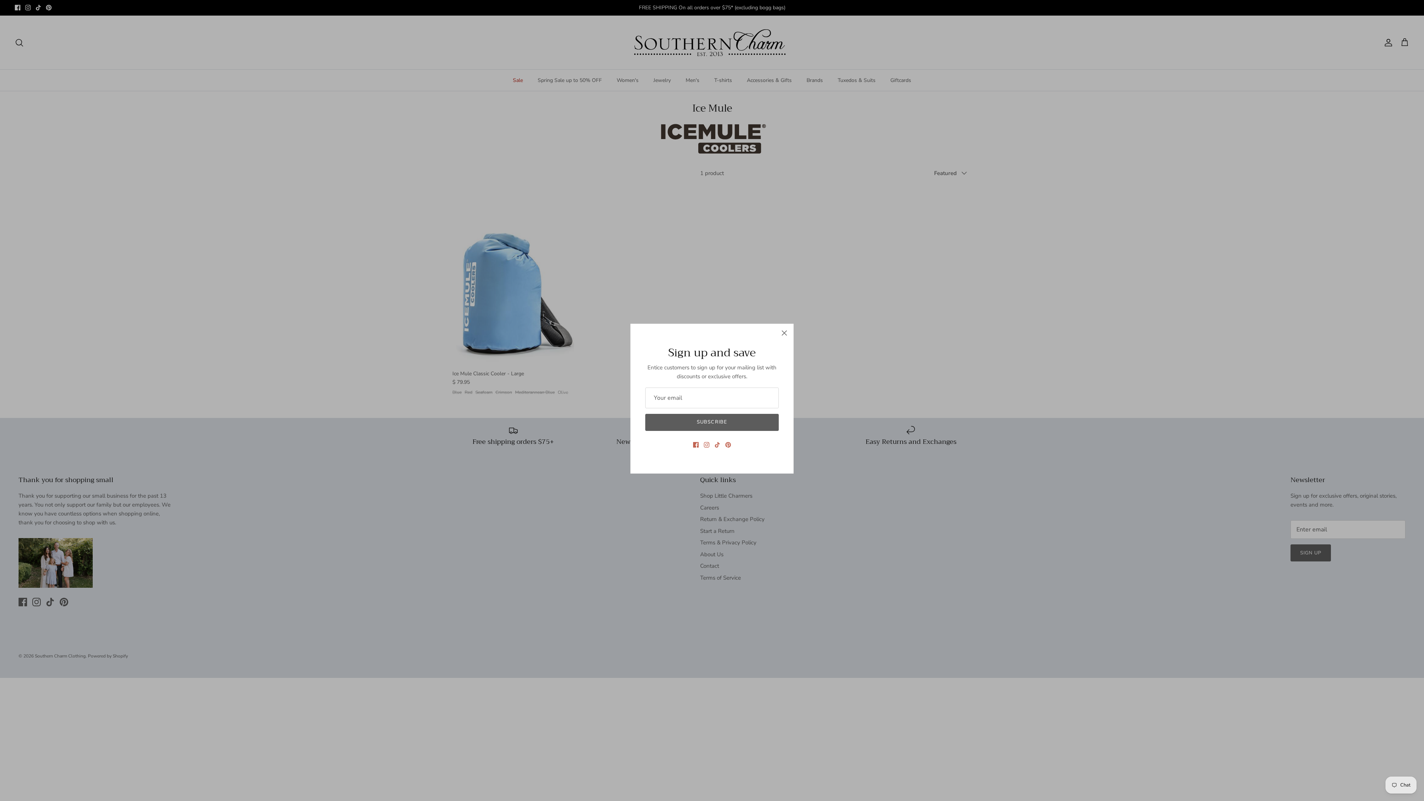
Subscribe (712, 422)
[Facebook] (696, 445)
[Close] (784, 333)
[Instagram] (706, 445)
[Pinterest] (728, 445)
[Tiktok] (717, 445)
